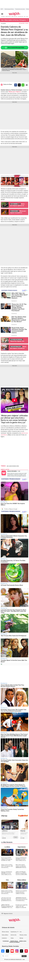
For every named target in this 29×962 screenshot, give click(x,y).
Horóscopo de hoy (9, 9)
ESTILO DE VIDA (20, 16)
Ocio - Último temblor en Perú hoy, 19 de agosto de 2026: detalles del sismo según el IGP (13, 20)
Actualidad (3, 23)
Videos (12, 938)
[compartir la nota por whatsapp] (22, 85)
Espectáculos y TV (15, 931)
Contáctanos (6, 941)
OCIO (24, 16)
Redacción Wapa (7, 84)
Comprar (15, 837)
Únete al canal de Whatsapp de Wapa (15, 47)
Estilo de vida (13, 935)
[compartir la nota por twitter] (19, 85)
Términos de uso (14, 941)
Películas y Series (23, 935)
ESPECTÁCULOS (8, 16)
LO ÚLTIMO (3, 16)
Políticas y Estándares (14, 942)
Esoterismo (4, 938)
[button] (27, 20)
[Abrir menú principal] (2, 14)
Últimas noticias (5, 931)
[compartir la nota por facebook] (15, 85)
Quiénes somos (22, 941)
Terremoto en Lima (20, 9)
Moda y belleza (5, 935)
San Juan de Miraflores (13, 466)
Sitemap (21, 938)
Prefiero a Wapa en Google (10, 509)
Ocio (20, 931)
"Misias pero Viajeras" (14, 91)
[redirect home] (14, 15)
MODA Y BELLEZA (14, 16)
